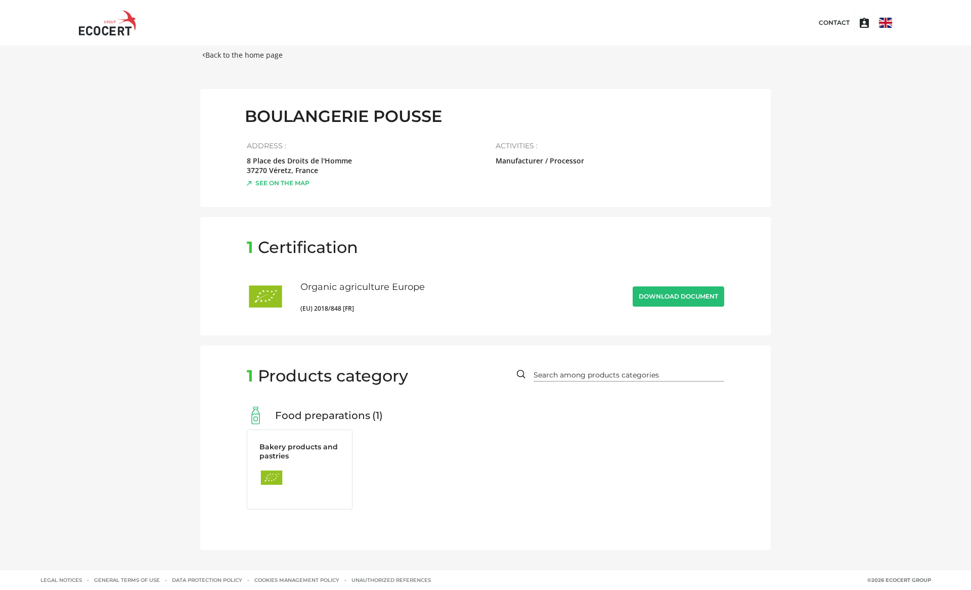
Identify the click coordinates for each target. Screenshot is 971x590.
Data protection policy (207, 580)
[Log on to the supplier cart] (864, 23)
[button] (885, 23)
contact (834, 23)
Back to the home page (244, 55)
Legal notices (61, 580)
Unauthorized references (391, 580)
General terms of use (127, 580)
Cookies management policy (296, 580)
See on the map (282, 183)
